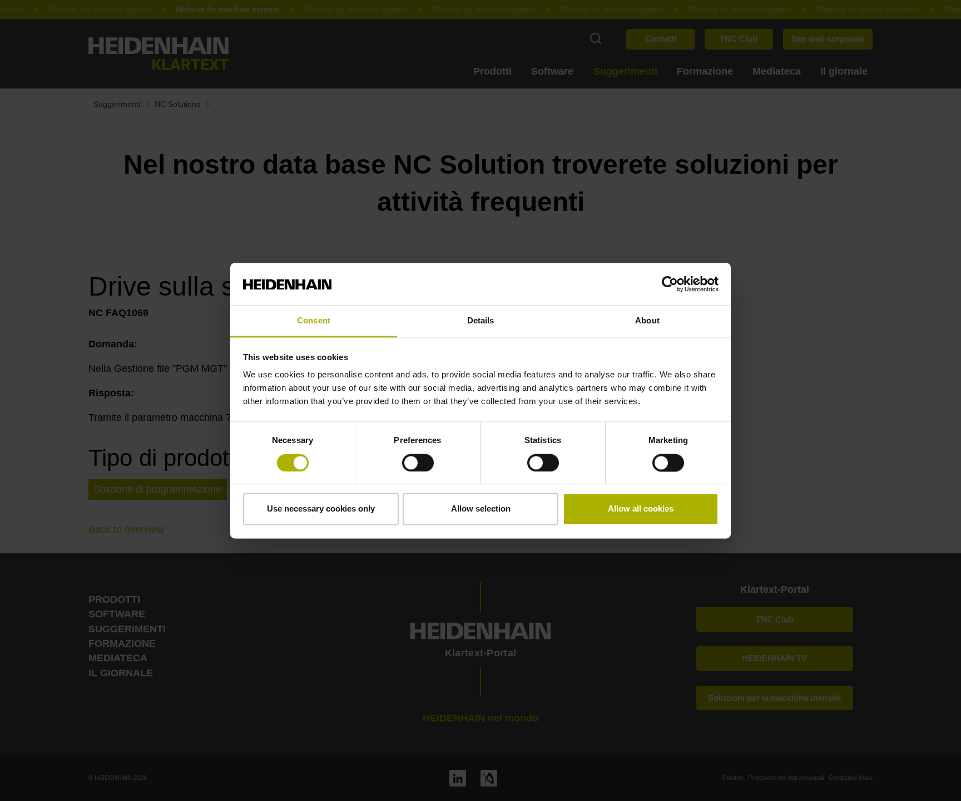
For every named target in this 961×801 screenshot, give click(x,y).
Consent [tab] (313, 321)
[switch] (418, 462)
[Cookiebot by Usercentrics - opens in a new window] (670, 284)
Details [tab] (480, 321)
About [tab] (647, 321)
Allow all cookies (640, 509)
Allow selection (481, 509)
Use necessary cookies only (321, 509)
